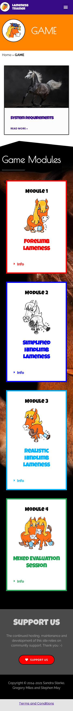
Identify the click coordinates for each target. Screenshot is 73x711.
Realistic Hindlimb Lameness (36, 458)
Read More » (19, 128)
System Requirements (32, 118)
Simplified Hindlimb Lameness (36, 350)
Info (20, 264)
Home (6, 55)
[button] (65, 7)
